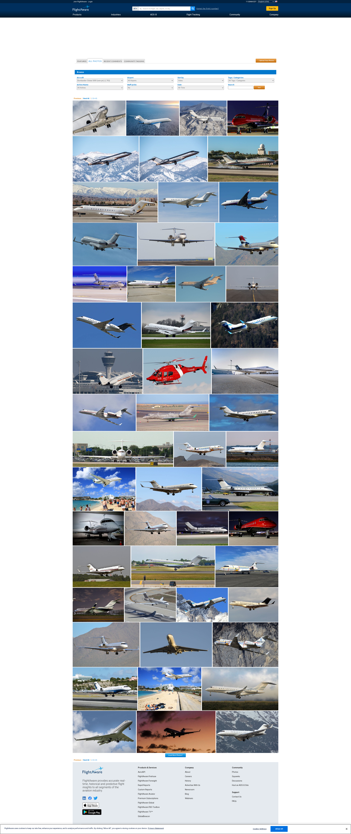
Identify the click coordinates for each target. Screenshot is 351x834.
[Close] (347, 829)
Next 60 (86, 98)
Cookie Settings (260, 829)
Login (90, 2)
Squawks (236, 776)
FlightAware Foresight (147, 781)
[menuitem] (77, 15)
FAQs (234, 801)
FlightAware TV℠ (145, 812)
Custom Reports (145, 789)
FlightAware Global (146, 803)
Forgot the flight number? (207, 9)
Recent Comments (113, 61)
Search (231, 85)
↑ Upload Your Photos (266, 60)
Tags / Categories (236, 78)
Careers (188, 776)
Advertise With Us (192, 785)
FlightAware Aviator (146, 794)
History (188, 781)
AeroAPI (141, 772)
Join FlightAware (80, 2)
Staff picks (132, 85)
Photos (235, 772)
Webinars (189, 798)
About (187, 772)
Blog (187, 794)
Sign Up (272, 8)
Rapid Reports (144, 785)
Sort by (181, 78)
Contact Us (236, 797)
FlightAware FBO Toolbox (149, 807)
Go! (259, 87)
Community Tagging (134, 61)
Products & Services (147, 768)
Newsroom (189, 789)
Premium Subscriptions (148, 798)
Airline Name (82, 85)
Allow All (279, 829)
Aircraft (80, 78)
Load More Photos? (175, 755)
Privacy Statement (156, 828)
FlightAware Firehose (147, 776)
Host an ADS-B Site (240, 785)
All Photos (95, 61)
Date (180, 85)
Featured (81, 61)
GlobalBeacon (144, 816)
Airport (130, 78)
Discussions (237, 781)
